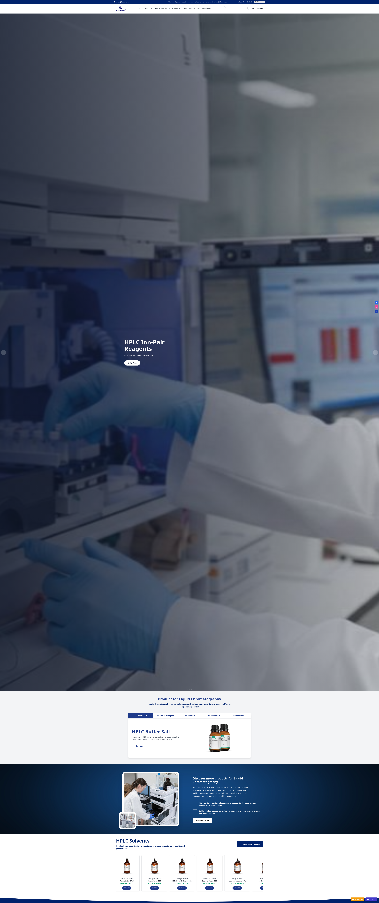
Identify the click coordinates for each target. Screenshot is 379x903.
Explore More (201, 820)
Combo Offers (238, 716)
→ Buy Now (132, 363)
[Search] (247, 8)
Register (260, 8)
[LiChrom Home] (121, 8)
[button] (3, 352)
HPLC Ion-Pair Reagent (165, 716)
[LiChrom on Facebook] (376, 302)
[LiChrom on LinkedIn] (376, 311)
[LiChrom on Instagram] (376, 306)
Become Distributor (204, 8)
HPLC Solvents (189, 716)
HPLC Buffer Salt (140, 716)
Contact (249, 2)
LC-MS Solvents (214, 716)
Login (253, 8)
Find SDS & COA (259, 2)
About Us (241, 2)
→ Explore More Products (250, 844)
